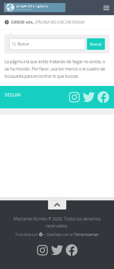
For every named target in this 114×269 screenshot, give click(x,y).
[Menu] (106, 7)
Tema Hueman (86, 234)
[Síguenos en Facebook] (103, 97)
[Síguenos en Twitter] (89, 97)
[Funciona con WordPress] (41, 235)
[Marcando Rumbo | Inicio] (45, 7)
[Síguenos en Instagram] (74, 97)
